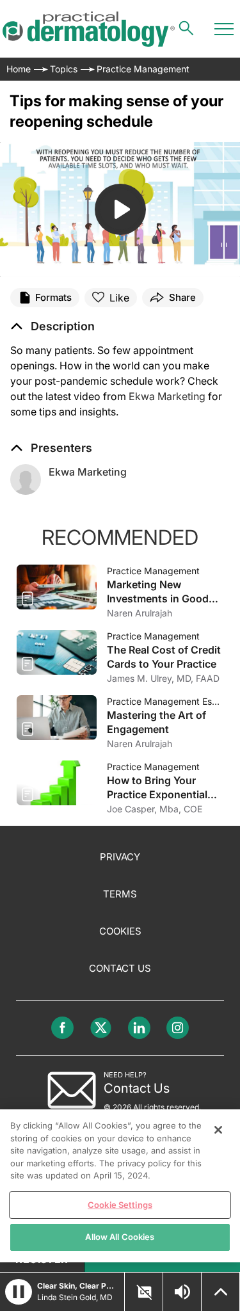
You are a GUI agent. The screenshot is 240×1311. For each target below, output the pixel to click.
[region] (120, 1185)
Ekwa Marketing (167, 396)
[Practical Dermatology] (89, 29)
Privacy (120, 857)
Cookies (120, 931)
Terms (120, 894)
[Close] (218, 1130)
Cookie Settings (120, 1205)
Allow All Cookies (119, 1237)
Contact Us (120, 968)
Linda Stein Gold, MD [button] (75, 1297)
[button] (52, 326)
